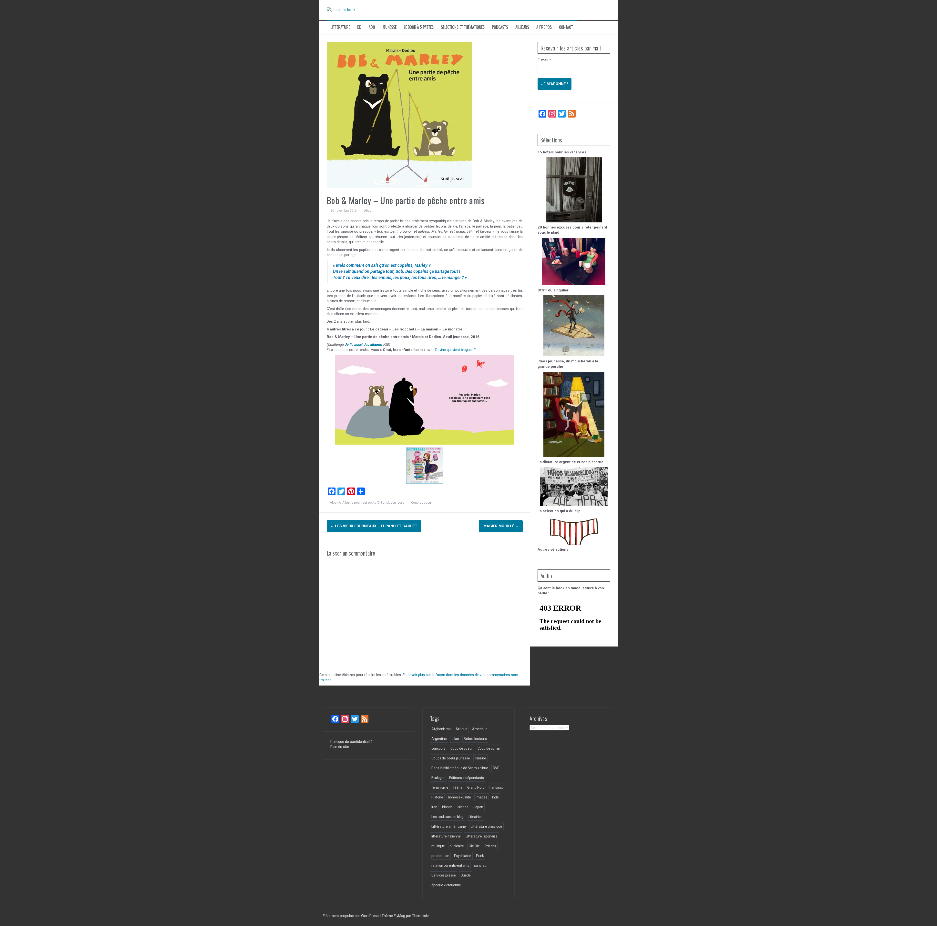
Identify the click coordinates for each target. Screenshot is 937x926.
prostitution (440, 856)
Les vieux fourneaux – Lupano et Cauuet (373, 526)
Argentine (439, 739)
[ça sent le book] (341, 10)
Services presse (443, 875)
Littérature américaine (448, 826)
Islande (463, 807)
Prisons (490, 846)
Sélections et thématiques (463, 27)
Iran (434, 807)
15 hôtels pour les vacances (562, 152)
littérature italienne (446, 836)
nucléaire (457, 846)
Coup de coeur (421, 502)
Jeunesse (389, 27)
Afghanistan (441, 729)
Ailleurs (522, 27)
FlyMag (399, 916)
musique (438, 846)
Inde (495, 797)
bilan (455, 739)
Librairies (475, 817)
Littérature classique (486, 826)
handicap (496, 787)
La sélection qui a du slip (559, 511)
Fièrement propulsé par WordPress (351, 916)
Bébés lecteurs (475, 739)
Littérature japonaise (482, 836)
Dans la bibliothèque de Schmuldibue (459, 768)
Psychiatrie (462, 856)
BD (359, 27)
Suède (466, 875)
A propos (544, 27)
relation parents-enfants (450, 865)
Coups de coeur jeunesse (450, 758)
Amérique (480, 729)
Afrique (461, 729)
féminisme (439, 787)
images (481, 797)
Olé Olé (474, 846)
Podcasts (500, 27)
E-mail (544, 60)
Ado (372, 27)
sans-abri (481, 865)
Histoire (437, 797)
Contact (566, 27)
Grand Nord (476, 787)
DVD (496, 768)
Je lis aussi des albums (363, 344)
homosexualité (459, 797)
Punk (480, 856)
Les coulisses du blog (447, 817)
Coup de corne (489, 748)
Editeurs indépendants (466, 778)
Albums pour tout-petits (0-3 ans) (365, 502)
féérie (457, 787)
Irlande (447, 807)
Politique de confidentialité (351, 741)
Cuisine (480, 758)
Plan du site (339, 747)
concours (438, 748)
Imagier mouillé (500, 526)
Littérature (340, 27)
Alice (367, 210)
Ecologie (437, 778)
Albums (335, 502)
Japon (478, 807)
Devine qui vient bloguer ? (455, 350)
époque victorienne (446, 885)
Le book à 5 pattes (419, 27)
